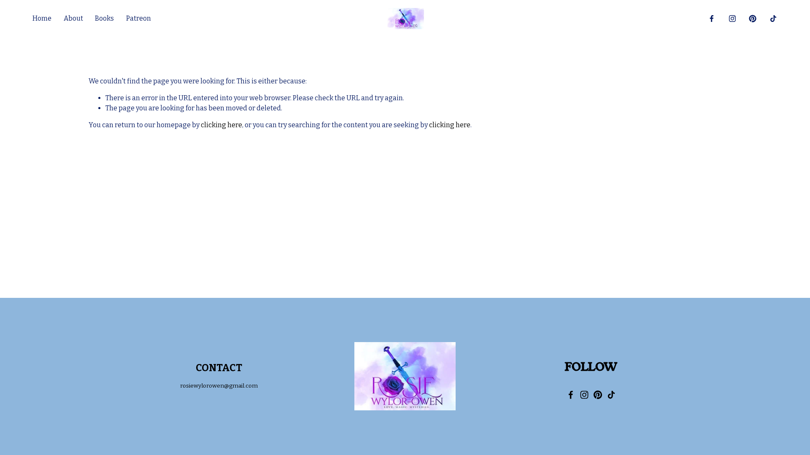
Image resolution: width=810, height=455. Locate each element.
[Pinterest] (752, 18)
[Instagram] (732, 18)
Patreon (138, 18)
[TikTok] (773, 18)
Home (41, 18)
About (73, 18)
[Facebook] (711, 18)
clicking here (221, 125)
